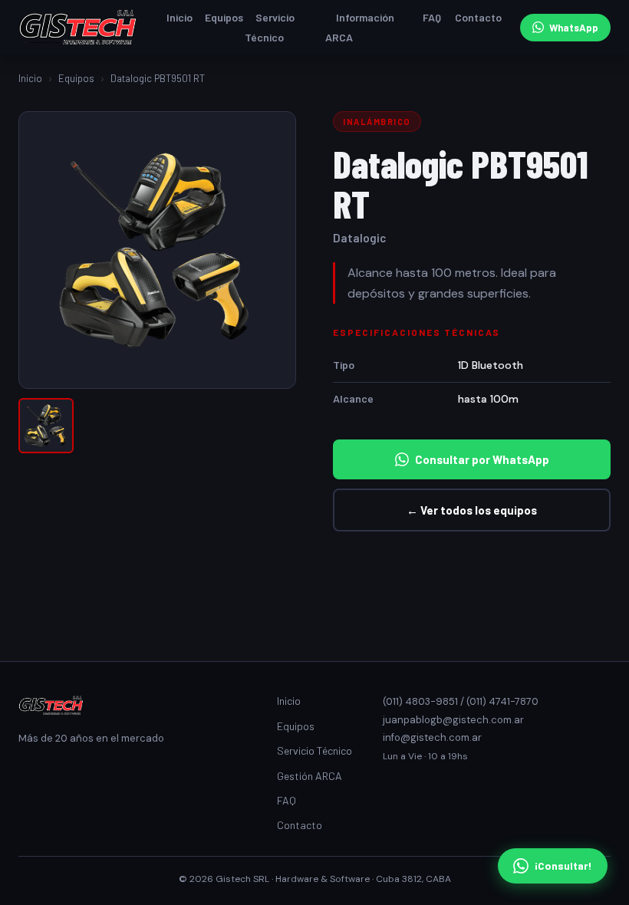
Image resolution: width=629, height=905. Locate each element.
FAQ (432, 17)
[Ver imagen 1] (46, 425)
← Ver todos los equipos (472, 510)
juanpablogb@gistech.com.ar (453, 719)
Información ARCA (359, 27)
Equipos (224, 17)
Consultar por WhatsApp (482, 459)
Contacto (478, 17)
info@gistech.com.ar (432, 737)
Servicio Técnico (270, 27)
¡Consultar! (563, 865)
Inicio (179, 17)
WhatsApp (573, 27)
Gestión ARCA (309, 775)
